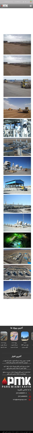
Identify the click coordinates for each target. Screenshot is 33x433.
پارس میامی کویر (6, 432)
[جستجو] (25, 2)
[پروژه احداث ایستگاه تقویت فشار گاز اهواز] (5, 333)
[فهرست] (31, 6)
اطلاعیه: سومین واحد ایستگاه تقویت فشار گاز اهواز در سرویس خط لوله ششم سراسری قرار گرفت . (16, 362)
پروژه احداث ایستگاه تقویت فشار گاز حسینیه (16, 345)
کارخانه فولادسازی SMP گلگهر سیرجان (26, 345)
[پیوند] (4, 6)
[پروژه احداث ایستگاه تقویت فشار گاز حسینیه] (16, 333)
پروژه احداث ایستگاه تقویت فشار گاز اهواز (5, 345)
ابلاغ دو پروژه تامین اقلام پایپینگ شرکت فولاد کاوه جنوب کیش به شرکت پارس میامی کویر (16, 367)
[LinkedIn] (23, 2)
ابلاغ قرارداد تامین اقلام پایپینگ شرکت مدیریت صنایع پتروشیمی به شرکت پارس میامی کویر (16, 373)
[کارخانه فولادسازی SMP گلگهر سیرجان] (27, 333)
